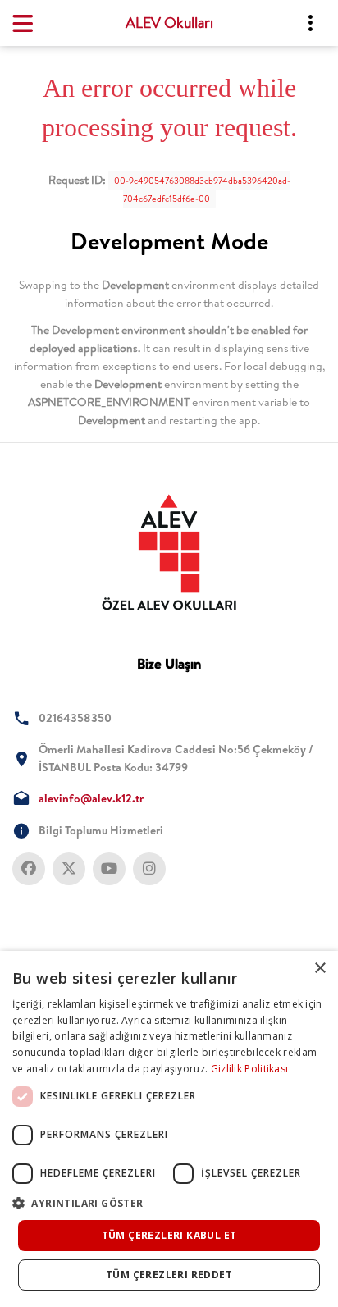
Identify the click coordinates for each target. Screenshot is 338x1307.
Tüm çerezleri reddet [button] (169, 1275)
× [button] (319, 968)
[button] (169, 1203)
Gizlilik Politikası (250, 1069)
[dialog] (169, 1129)
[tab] (169, 552)
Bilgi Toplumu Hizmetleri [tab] (101, 830)
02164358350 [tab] (75, 718)
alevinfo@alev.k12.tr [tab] (91, 798)
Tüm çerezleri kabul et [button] (169, 1235)
